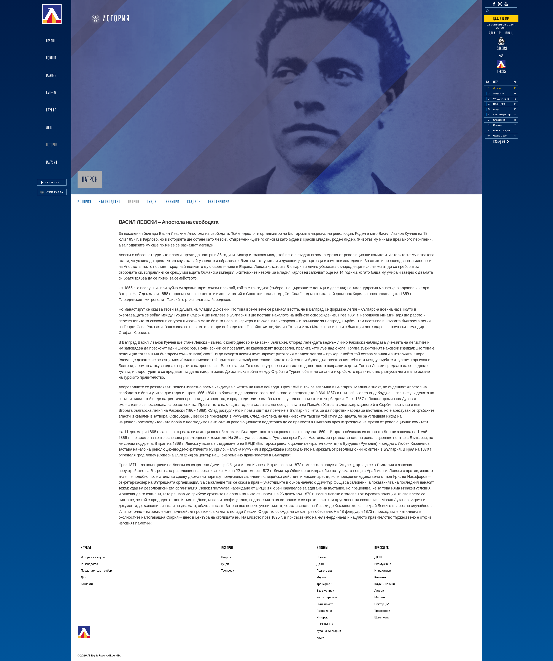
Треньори (172, 201)
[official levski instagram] (500, 4)
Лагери (379, 590)
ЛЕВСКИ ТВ (324, 624)
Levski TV (51, 182)
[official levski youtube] (506, 4)
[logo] (52, 14)
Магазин (51, 162)
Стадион (194, 201)
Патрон (133, 201)
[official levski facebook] (494, 4)
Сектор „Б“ (381, 604)
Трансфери (324, 584)
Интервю (322, 617)
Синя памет (324, 604)
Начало (51, 40)
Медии (321, 577)
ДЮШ (49, 127)
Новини (51, 58)
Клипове (380, 577)
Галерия (51, 92)
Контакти (87, 584)
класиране (499, 141)
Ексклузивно (382, 564)
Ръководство (110, 201)
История (51, 144)
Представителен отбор (96, 570)
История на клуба (93, 557)
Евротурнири (219, 201)
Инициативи (382, 570)
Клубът (51, 110)
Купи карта (54, 192)
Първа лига (324, 611)
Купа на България (328, 631)
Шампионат (382, 617)
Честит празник (326, 597)
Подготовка (324, 570)
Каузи (320, 637)
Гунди (152, 201)
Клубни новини (384, 584)
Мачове (51, 75)
